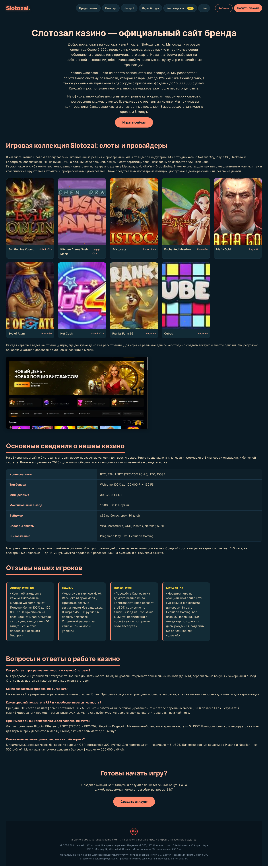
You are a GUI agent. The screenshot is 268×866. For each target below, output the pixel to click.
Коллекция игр (180, 8)
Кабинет (223, 8)
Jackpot (129, 8)
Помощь (110, 8)
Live (204, 8)
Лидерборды (150, 8)
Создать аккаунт (248, 7)
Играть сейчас (134, 122)
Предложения (88, 8)
